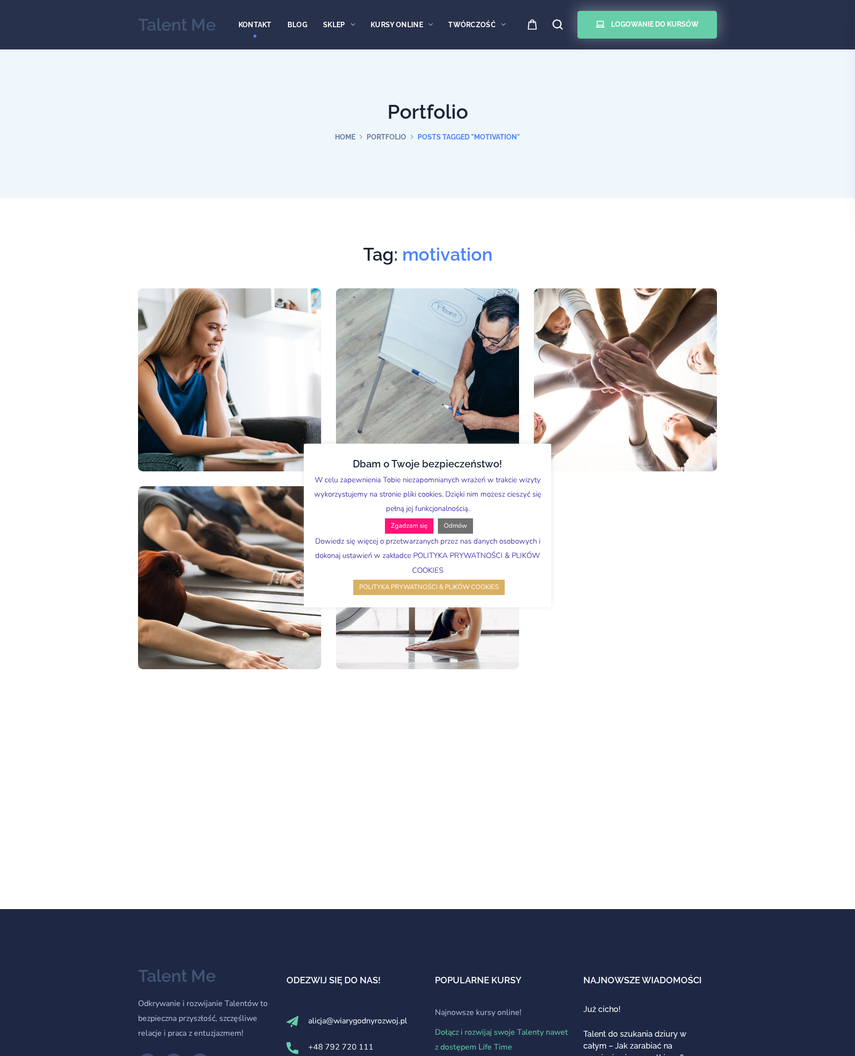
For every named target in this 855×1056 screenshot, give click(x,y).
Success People (625, 385)
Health (233, 608)
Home (345, 137)
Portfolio (386, 137)
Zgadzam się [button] (409, 525)
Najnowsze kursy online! (478, 1012)
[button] (533, 25)
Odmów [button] (455, 525)
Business (233, 420)
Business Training (427, 385)
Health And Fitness (229, 583)
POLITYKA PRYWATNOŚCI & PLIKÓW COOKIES (429, 587)
